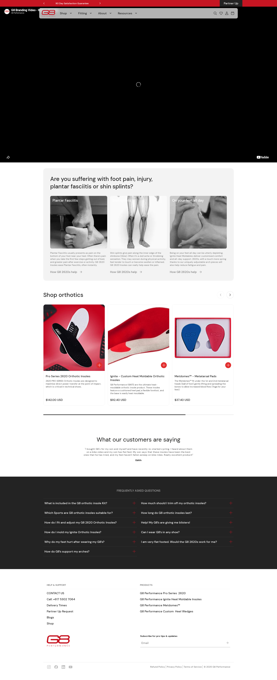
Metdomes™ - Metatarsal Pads (195, 376)
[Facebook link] (56, 667)
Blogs (50, 617)
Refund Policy (157, 666)
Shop (50, 623)
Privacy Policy (174, 666)
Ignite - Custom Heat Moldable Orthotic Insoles (137, 378)
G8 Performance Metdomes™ (160, 605)
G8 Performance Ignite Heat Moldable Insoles (171, 599)
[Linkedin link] (63, 667)
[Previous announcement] (43, 3)
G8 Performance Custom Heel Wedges (166, 611)
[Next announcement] (100, 3)
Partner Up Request (60, 611)
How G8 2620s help (63, 272)
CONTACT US (55, 593)
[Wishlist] (221, 13)
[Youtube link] (70, 667)
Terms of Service (193, 666)
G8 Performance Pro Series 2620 (163, 593)
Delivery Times (57, 605)
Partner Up (231, 3)
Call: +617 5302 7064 (61, 599)
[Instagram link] (49, 667)
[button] (67, 13)
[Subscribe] (227, 643)
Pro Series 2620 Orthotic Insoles (68, 376)
